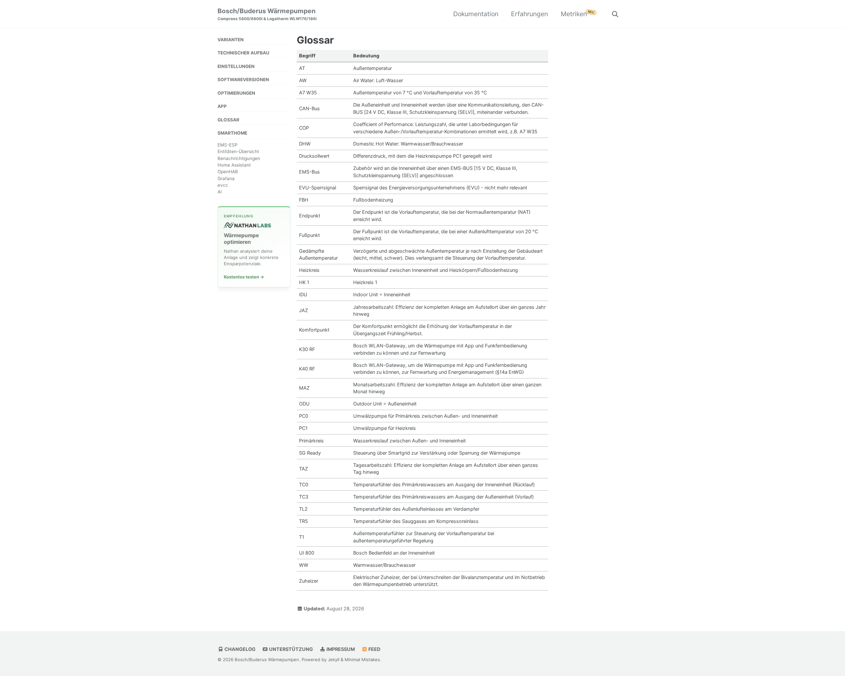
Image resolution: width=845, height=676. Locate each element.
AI (220, 192)
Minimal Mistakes (362, 659)
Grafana (226, 178)
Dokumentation (475, 14)
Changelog (239, 649)
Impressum (340, 649)
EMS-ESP (228, 145)
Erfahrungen (529, 14)
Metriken (574, 14)
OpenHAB (228, 172)
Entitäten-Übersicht (238, 151)
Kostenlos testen (244, 276)
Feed (373, 649)
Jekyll (333, 659)
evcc (223, 185)
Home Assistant (234, 165)
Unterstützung (290, 649)
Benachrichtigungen (239, 158)
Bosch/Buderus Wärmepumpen (267, 14)
